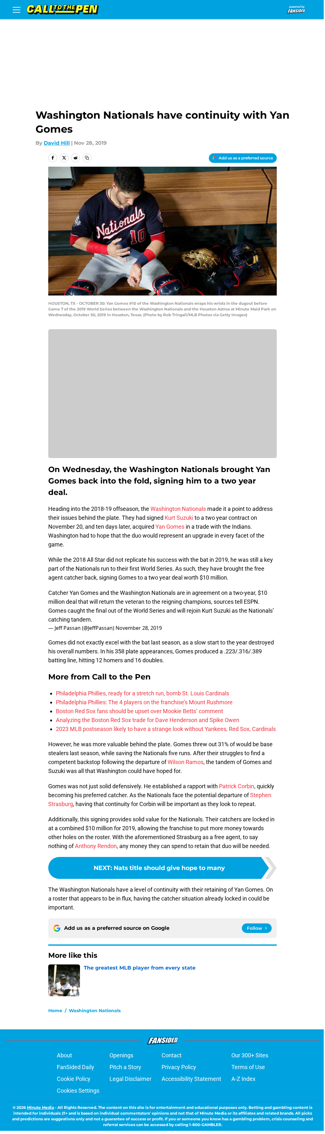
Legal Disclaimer (130, 1078)
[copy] (87, 157)
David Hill (57, 143)
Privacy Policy (179, 1067)
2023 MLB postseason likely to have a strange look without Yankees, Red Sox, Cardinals (166, 729)
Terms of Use (248, 1067)
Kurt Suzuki (179, 517)
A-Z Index (243, 1078)
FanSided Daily (75, 1067)
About (64, 1055)
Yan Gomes (170, 526)
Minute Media (40, 1107)
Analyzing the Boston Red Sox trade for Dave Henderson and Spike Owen (147, 720)
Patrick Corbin (236, 786)
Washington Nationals (178, 508)
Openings (121, 1055)
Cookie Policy (73, 1078)
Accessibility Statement (191, 1078)
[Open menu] (16, 9)
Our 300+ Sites (249, 1055)
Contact (172, 1055)
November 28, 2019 (139, 627)
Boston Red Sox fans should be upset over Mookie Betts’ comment (139, 711)
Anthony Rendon (96, 846)
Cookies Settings (78, 1090)
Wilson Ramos (185, 762)
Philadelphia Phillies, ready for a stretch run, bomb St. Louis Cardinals (142, 693)
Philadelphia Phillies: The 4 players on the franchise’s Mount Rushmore (144, 702)
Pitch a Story (125, 1067)
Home (55, 1010)
